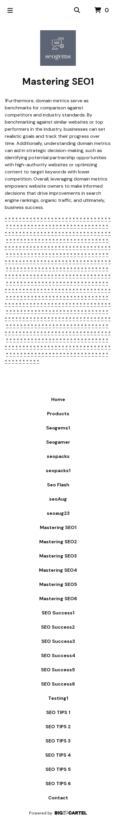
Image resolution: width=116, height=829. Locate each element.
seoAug (58, 499)
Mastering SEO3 (58, 556)
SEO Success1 (58, 613)
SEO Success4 (58, 655)
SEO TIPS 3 (58, 741)
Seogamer (58, 442)
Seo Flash (58, 485)
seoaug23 (58, 513)
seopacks (58, 456)
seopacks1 (58, 470)
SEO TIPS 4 (58, 755)
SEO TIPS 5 (58, 769)
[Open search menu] (77, 10)
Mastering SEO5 (58, 584)
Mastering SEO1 (58, 527)
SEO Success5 (58, 670)
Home (58, 399)
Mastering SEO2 (58, 542)
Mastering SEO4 (58, 570)
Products (58, 413)
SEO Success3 (58, 641)
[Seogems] (58, 48)
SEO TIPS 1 (58, 712)
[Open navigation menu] (10, 10)
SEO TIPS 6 (58, 783)
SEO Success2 (58, 627)
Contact (58, 798)
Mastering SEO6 (58, 598)
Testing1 (58, 698)
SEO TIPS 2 (58, 726)
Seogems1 (58, 428)
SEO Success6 (58, 684)
